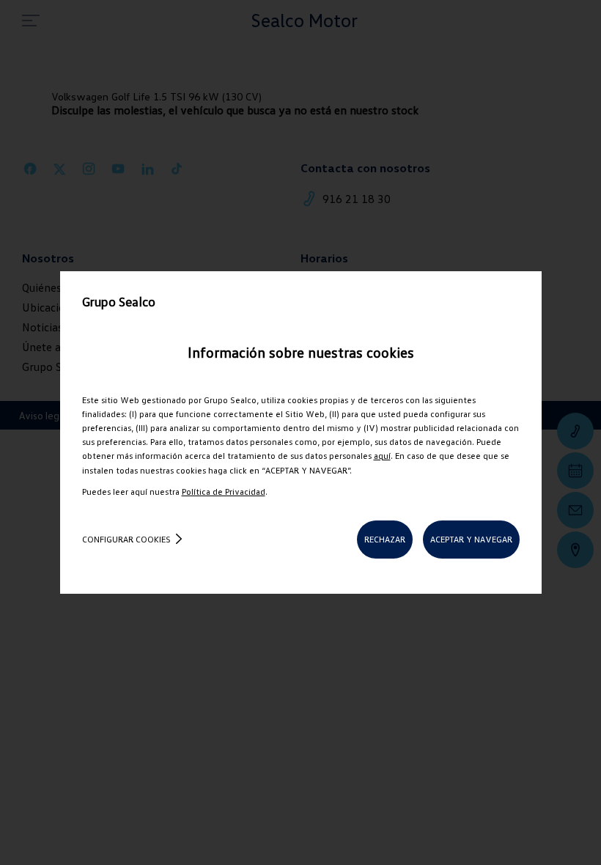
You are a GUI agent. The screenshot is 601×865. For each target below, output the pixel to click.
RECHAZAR (384, 539)
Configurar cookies (126, 539)
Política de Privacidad (223, 491)
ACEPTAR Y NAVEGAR (471, 539)
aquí (382, 455)
